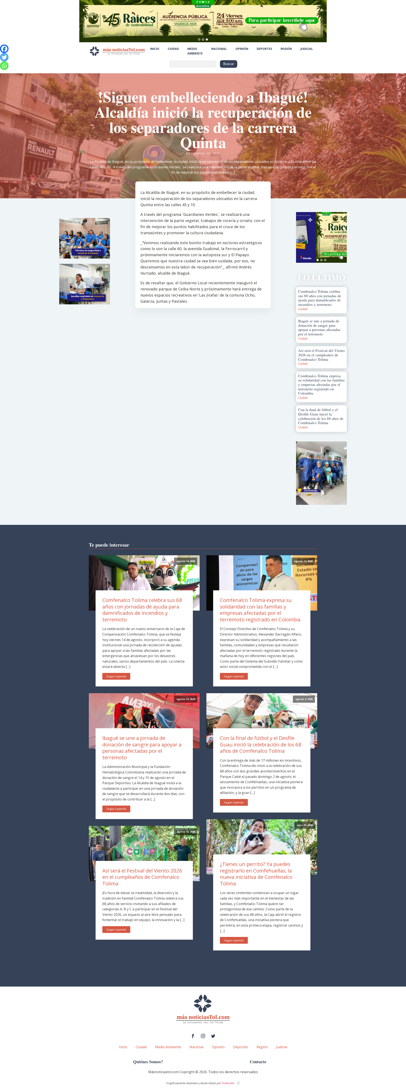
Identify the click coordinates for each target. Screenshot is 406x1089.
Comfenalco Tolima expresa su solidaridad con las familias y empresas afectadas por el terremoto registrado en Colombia (260, 609)
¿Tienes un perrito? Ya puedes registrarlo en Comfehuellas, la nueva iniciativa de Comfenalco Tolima (256, 873)
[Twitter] (4, 57)
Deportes (264, 49)
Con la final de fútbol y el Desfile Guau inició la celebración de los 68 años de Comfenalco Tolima (260, 744)
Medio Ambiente (195, 51)
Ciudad (173, 49)
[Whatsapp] (4, 65)
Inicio (154, 49)
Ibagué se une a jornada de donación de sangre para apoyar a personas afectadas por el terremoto (141, 747)
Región (286, 49)
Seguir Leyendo (116, 676)
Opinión (241, 49)
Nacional (219, 49)
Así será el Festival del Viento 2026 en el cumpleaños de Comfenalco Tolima (142, 877)
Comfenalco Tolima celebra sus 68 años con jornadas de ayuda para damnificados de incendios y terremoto (142, 609)
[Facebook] (4, 49)
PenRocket (228, 1083)
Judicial (306, 49)
